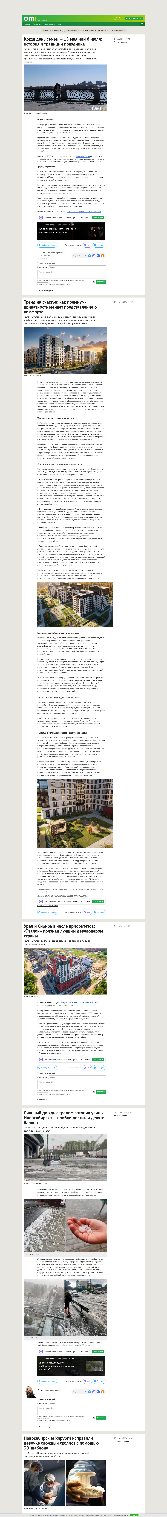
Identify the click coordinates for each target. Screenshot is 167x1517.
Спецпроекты (49, 24)
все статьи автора (43, 258)
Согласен (134, 1515)
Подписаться (98, 218)
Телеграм (100, 245)
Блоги (60, 24)
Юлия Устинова (120, 1115)
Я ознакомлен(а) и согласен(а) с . (55, 284)
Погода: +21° (118, 18)
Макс (89, 245)
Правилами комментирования (62, 284)
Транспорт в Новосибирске (52, 30)
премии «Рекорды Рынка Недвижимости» (80, 1002)
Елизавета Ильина (121, 1441)
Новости (27, 24)
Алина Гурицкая (120, 42)
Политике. (126, 1515)
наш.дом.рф (42, 892)
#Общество (28, 62)
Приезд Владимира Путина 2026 (94, 30)
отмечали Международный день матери (84, 211)
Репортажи (37, 24)
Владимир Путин (83, 156)
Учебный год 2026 (72, 30)
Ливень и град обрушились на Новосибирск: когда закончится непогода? (56, 1366)
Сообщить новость (48, 245)
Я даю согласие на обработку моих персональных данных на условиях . (61, 281)
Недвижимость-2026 (117, 30)
